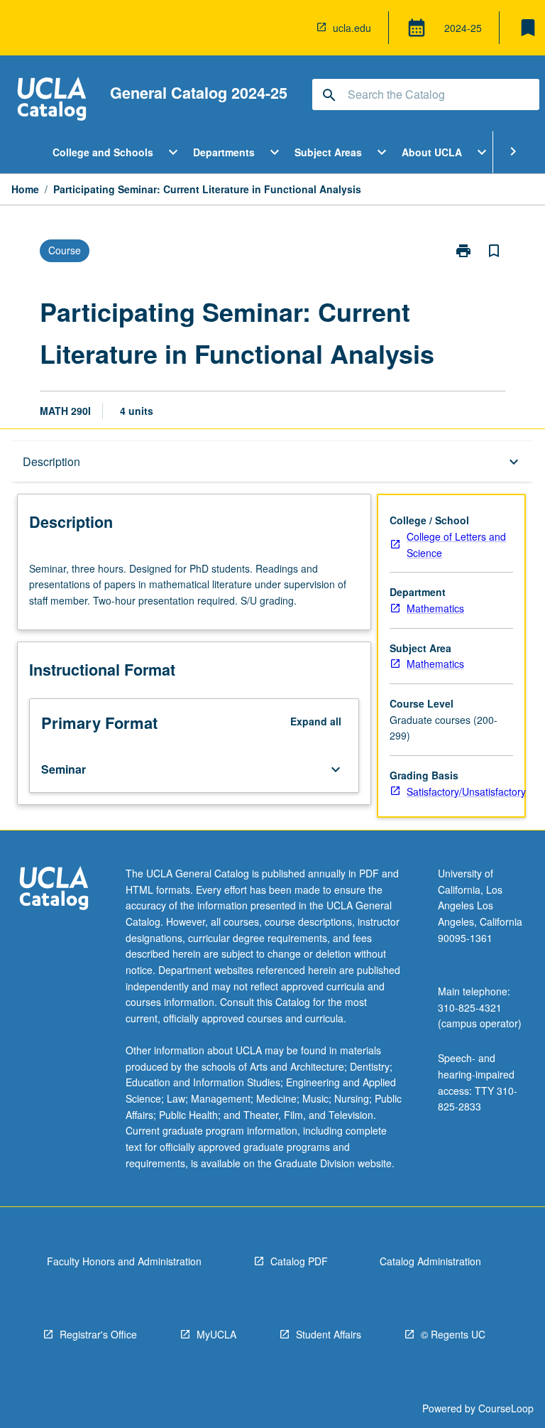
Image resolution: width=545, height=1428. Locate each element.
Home (25, 189)
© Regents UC (453, 1334)
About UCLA (432, 152)
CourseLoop (506, 1408)
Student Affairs (328, 1334)
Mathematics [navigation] (435, 608)
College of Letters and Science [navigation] (456, 544)
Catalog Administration (430, 1261)
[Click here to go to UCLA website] (53, 889)
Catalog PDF (299, 1261)
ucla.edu (352, 28)
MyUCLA (216, 1334)
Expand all (315, 721)
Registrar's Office (98, 1334)
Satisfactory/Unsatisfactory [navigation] (466, 791)
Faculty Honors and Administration (124, 1261)
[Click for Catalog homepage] (51, 100)
